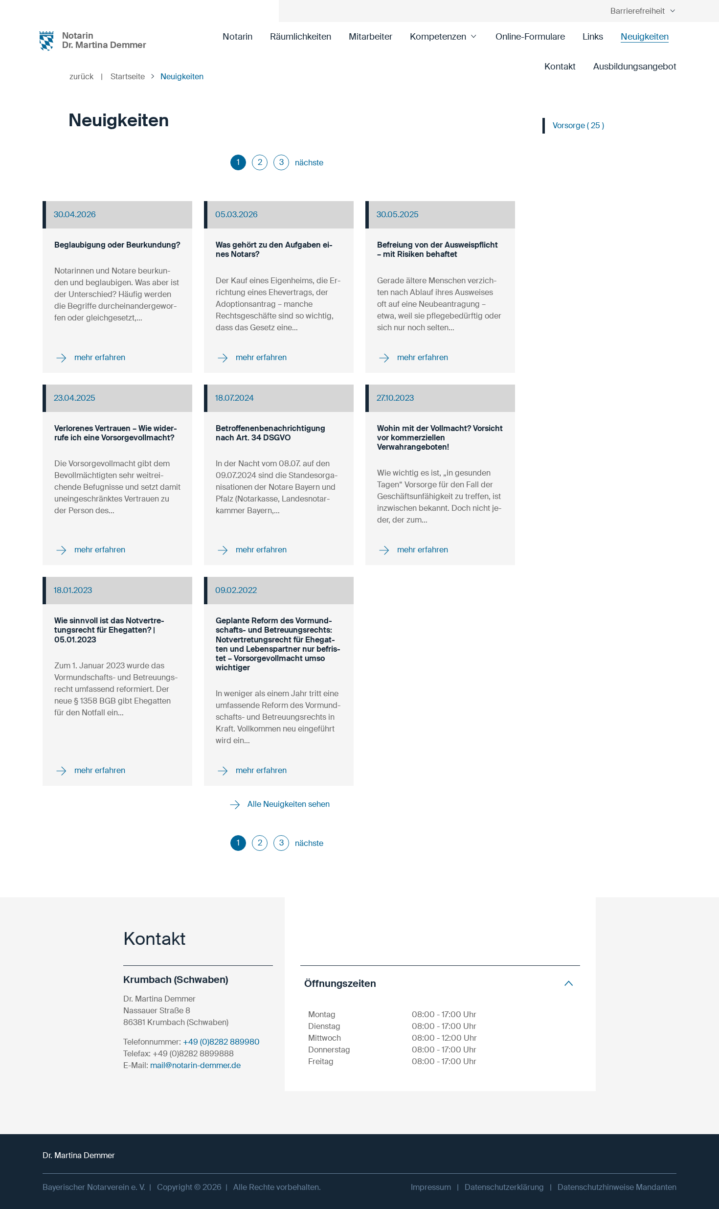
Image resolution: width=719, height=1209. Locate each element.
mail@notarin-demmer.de (195, 1065)
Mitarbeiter (370, 37)
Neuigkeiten (645, 37)
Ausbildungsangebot (634, 66)
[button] (440, 983)
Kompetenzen (438, 37)
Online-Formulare (530, 37)
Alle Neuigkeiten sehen (288, 804)
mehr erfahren (98, 357)
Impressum (431, 1187)
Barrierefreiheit (637, 11)
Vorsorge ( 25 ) (578, 125)
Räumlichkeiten (300, 37)
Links (593, 37)
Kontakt (560, 66)
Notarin (237, 37)
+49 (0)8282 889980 (221, 1042)
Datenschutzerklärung (504, 1187)
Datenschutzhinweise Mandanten (617, 1187)
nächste (309, 163)
